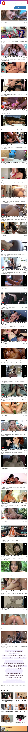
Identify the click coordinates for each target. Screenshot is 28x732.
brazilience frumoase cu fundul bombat (14, 675)
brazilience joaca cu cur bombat (14, 673)
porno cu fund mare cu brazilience (14, 679)
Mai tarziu (8, 7)
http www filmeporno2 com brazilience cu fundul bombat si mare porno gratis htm (14, 666)
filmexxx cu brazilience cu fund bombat (14, 661)
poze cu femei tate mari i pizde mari (14, 651)
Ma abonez (20, 7)
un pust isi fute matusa (7, 657)
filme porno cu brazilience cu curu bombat (14, 663)
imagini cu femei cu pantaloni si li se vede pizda (14, 655)
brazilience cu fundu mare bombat (14, 668)
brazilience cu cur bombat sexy (14, 677)
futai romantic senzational (20, 657)
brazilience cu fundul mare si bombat (14, 671)
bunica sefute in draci (14, 653)
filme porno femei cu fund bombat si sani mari (14, 682)
